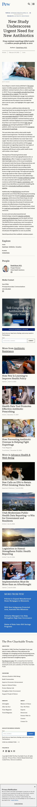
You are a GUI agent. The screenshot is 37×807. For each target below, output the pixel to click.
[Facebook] (3, 751)
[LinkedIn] (9, 751)
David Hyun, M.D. (16, 265)
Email (3, 337)
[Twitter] (11, 751)
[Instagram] (6, 751)
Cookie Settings (18, 803)
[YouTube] (14, 751)
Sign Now (18, 321)
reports (19, 182)
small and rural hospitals (11, 208)
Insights (5, 700)
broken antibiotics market (26, 177)
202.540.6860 (6, 289)
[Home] (17, 641)
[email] (11, 272)
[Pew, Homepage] (6, 4)
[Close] (35, 787)
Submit (31, 340)
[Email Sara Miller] (3, 291)
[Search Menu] (29, 4)
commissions (26, 182)
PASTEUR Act (6, 159)
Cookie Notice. (14, 800)
